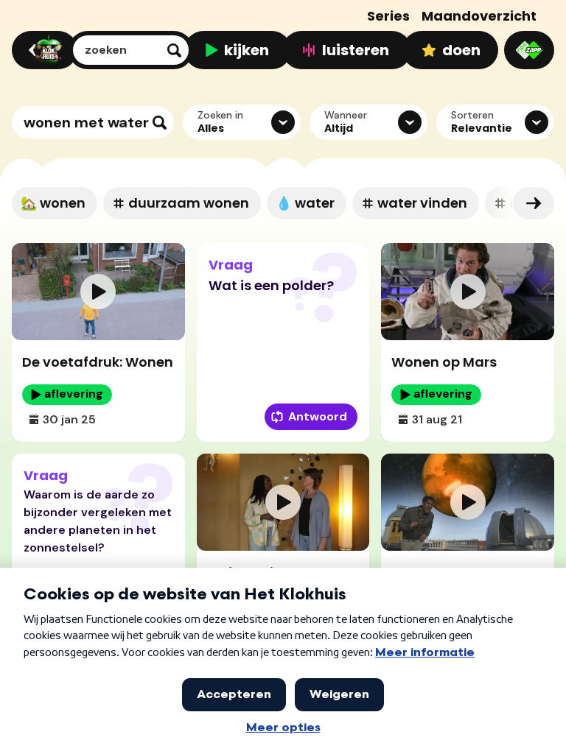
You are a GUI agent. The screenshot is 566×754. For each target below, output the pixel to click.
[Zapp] (529, 50)
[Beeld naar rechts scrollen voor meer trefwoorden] (533, 203)
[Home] (42, 50)
